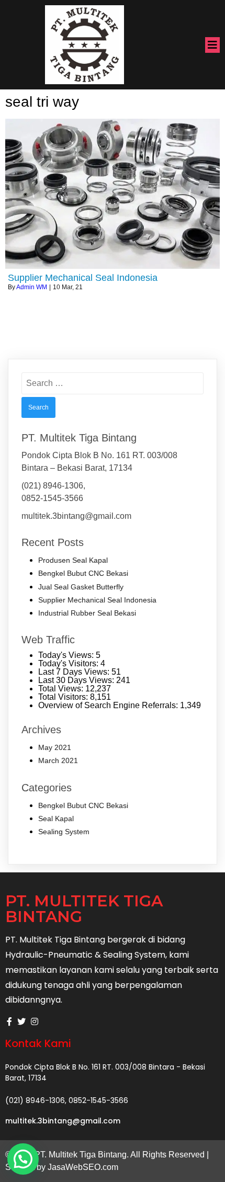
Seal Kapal (56, 818)
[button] (23, 1159)
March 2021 (58, 760)
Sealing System (63, 831)
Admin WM (31, 287)
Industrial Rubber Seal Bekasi (87, 613)
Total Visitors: (64, 696)
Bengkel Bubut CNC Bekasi (83, 573)
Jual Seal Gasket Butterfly (80, 587)
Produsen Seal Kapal (73, 560)
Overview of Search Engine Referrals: (109, 705)
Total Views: (61, 688)
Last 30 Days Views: (77, 680)
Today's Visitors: (69, 663)
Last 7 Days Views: (74, 671)
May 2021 (54, 747)
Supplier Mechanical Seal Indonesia (97, 600)
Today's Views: (67, 655)
